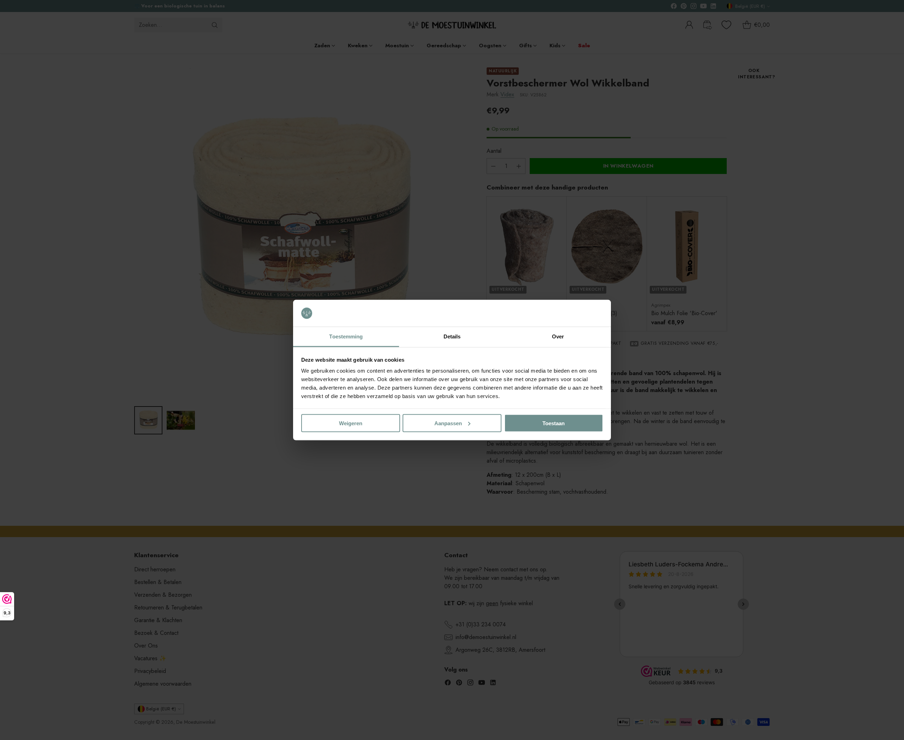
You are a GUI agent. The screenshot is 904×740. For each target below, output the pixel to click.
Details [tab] (452, 336)
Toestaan (553, 423)
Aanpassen (448, 423)
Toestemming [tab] (346, 336)
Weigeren (350, 423)
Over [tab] (558, 336)
